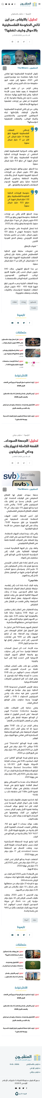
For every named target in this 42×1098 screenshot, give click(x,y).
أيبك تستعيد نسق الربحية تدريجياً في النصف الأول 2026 (21, 384)
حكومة (33, 308)
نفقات (14, 302)
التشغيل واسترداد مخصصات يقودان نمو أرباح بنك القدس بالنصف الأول (21, 407)
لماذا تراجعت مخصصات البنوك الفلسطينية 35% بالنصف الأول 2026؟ (12, 365)
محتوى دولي (17, 435)
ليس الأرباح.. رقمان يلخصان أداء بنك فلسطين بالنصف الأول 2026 (21, 395)
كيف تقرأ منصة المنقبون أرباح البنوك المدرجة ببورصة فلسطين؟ (21, 418)
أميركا (26, 920)
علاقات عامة (14, 1064)
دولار (34, 920)
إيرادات (23, 302)
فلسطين (33, 302)
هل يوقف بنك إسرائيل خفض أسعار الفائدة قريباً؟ (13, 953)
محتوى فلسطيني (17, 14)
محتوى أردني (35, 1068)
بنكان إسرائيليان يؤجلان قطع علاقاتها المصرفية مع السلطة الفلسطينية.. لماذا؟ (13, 354)
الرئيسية (28, 14)
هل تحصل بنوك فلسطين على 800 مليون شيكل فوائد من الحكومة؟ (12, 343)
